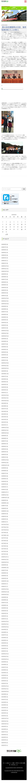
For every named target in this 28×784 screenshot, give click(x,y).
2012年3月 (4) (4, 710)
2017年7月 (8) (4, 538)
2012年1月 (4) (4, 715)
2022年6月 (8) (4, 379)
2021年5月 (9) (4, 414)
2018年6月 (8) (4, 508)
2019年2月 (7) (4, 486)
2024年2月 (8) (4, 325)
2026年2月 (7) (4, 260)
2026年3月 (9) (4, 257)
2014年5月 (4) (4, 640)
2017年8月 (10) (4, 535)
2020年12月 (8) (4, 427)
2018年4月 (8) (4, 513)
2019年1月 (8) (4, 489)
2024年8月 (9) (4, 309)
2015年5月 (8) (4, 608)
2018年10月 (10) (5, 497)
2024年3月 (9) (4, 322)
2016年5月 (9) (4, 575)
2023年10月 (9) (4, 336)
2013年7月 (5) (4, 667)
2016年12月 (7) (4, 556)
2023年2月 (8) (4, 357)
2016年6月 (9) (4, 573)
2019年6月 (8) (4, 476)
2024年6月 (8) (4, 314)
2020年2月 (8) (4, 454)
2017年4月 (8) (4, 546)
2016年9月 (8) (4, 564)
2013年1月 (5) (4, 683)
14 (21, 224)
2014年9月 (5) (4, 629)
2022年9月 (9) (4, 371)
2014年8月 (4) (4, 632)
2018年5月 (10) (4, 511)
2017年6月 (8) (4, 540)
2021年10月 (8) (4, 400)
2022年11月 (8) (4, 365)
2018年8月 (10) (4, 503)
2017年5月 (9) (4, 543)
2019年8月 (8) (4, 470)
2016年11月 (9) (4, 559)
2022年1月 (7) (4, 392)
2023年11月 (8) (4, 333)
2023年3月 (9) (4, 354)
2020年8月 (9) (4, 438)
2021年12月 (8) (4, 395)
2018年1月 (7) (4, 521)
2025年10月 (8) (4, 271)
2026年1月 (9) (4, 263)
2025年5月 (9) (4, 284)
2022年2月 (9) (4, 389)
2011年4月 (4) (4, 739)
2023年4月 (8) (4, 352)
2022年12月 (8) (4, 363)
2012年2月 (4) (4, 713)
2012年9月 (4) (4, 694)
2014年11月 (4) (4, 624)
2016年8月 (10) (4, 567)
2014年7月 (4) (4, 634)
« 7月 (6, 234)
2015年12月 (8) (4, 589)
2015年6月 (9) (4, 605)
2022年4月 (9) (4, 384)
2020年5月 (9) (4, 446)
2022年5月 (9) (4, 381)
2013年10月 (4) (4, 659)
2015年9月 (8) (4, 597)
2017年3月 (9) (4, 548)
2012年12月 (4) (4, 686)
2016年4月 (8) (4, 578)
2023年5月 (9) (4, 349)
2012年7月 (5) (4, 699)
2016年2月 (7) (4, 583)
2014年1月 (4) (4, 651)
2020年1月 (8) (4, 457)
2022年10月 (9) (4, 368)
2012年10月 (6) (4, 691)
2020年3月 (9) (4, 451)
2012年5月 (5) (4, 704)
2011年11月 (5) (4, 721)
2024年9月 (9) (4, 306)
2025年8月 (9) (4, 276)
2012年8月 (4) (4, 696)
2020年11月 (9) (4, 430)
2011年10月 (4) (4, 723)
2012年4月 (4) (4, 707)
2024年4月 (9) (4, 319)
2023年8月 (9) (4, 341)
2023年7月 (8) (4, 344)
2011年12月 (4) (4, 718)
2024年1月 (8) (4, 328)
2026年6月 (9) (4, 249)
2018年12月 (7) (4, 492)
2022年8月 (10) (4, 373)
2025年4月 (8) (4, 287)
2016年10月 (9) (4, 562)
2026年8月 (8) (4, 244)
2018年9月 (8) (4, 500)
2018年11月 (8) (4, 494)
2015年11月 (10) (5, 591)
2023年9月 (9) (4, 338)
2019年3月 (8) (4, 484)
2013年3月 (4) (4, 678)
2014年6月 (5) (4, 637)
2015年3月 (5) (4, 613)
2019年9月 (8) (4, 468)
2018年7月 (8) (4, 505)
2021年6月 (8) (4, 411)
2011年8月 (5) (4, 729)
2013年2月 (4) (4, 680)
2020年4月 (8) (4, 449)
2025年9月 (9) (4, 274)
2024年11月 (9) (4, 301)
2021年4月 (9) (4, 416)
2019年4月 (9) (4, 481)
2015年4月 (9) (4, 610)
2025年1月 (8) (4, 295)
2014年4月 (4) (4, 643)
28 (21, 229)
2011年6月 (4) (4, 734)
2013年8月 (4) (4, 664)
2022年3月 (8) (4, 387)
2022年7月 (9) (4, 376)
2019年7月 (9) (4, 473)
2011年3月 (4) (4, 742)
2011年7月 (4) (4, 731)
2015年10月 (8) (4, 594)
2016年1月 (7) (4, 586)
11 (10, 224)
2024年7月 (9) (4, 311)
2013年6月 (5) (4, 669)
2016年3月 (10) (4, 581)
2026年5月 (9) (4, 252)
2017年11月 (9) (4, 527)
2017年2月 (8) (4, 551)
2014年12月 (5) (4, 621)
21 (21, 226)
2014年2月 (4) (4, 648)
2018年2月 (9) (4, 519)
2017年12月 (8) (4, 524)
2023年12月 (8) (4, 330)
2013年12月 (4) (4, 653)
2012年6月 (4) (4, 702)
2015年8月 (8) (4, 599)
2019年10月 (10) (5, 465)
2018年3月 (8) (4, 516)
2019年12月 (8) (4, 459)
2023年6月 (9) (4, 346)
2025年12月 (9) (4, 266)
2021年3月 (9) (4, 419)
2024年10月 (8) (4, 303)
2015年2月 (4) (4, 616)
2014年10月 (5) (4, 626)
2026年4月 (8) (4, 255)
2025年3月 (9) (4, 290)
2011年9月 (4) (4, 726)
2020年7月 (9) (4, 441)
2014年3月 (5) (4, 645)
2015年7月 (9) (4, 602)
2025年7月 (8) (4, 279)
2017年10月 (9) (4, 529)
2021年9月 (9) (4, 403)
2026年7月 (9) (4, 247)
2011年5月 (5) (4, 737)
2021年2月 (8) (4, 422)
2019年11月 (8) (4, 462)
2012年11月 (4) (4, 688)
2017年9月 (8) (4, 532)
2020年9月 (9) (4, 435)
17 (6, 226)
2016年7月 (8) (4, 570)
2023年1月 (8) (4, 360)
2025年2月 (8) (4, 292)
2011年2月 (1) (4, 745)
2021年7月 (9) (4, 408)
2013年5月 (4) (4, 672)
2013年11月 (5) (4, 656)
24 (6, 229)
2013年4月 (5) (4, 675)
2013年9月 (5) (4, 661)
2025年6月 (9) (4, 282)
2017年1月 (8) (4, 554)
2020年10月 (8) (4, 433)
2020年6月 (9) (4, 443)
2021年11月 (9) (4, 398)
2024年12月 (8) (4, 298)
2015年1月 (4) (4, 618)
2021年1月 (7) (4, 424)
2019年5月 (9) (4, 478)
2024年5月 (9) (4, 317)
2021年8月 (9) (4, 406)
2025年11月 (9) (4, 268)
